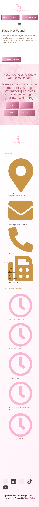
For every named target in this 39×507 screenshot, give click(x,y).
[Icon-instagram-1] (21, 481)
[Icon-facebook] (5, 481)
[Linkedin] (13, 481)
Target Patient (29, 498)
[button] (19, 24)
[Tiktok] (29, 481)
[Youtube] (5, 487)
